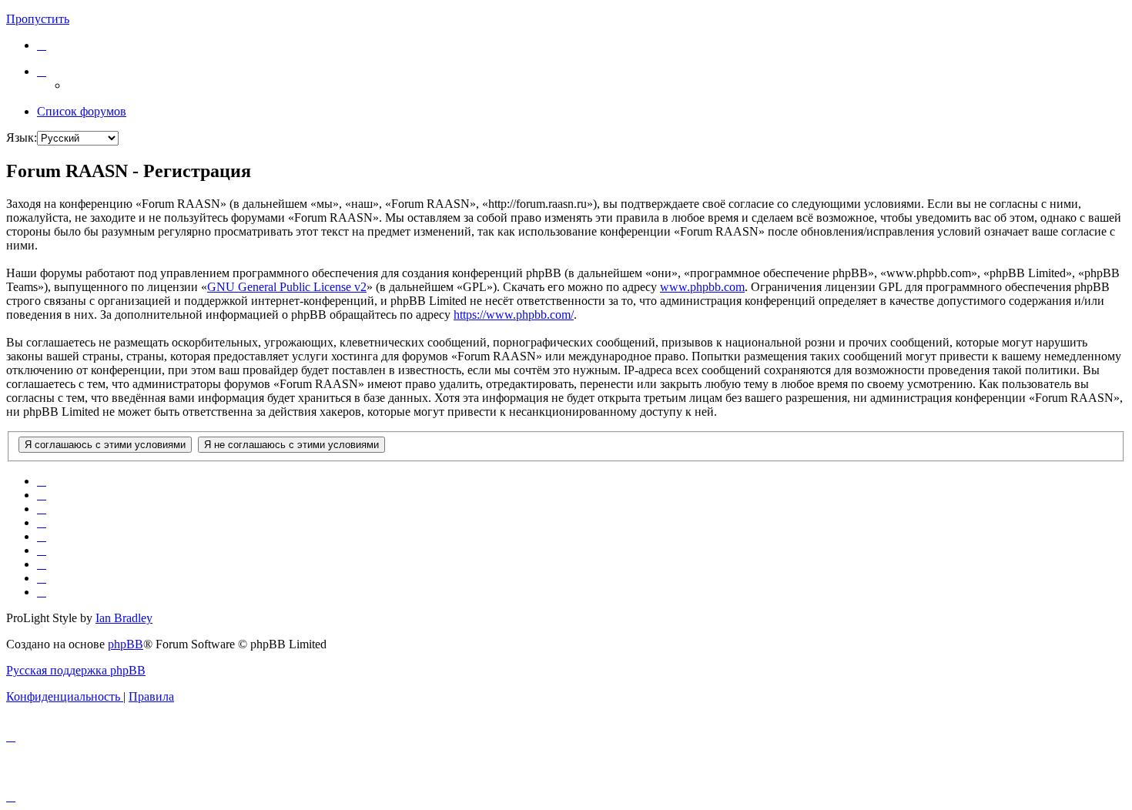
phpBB (125, 644)
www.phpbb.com (702, 286)
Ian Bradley (123, 617)
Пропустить (37, 18)
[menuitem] (41, 45)
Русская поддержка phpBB (76, 670)
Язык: (21, 137)
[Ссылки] (41, 71)
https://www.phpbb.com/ (514, 314)
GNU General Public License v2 (287, 286)
